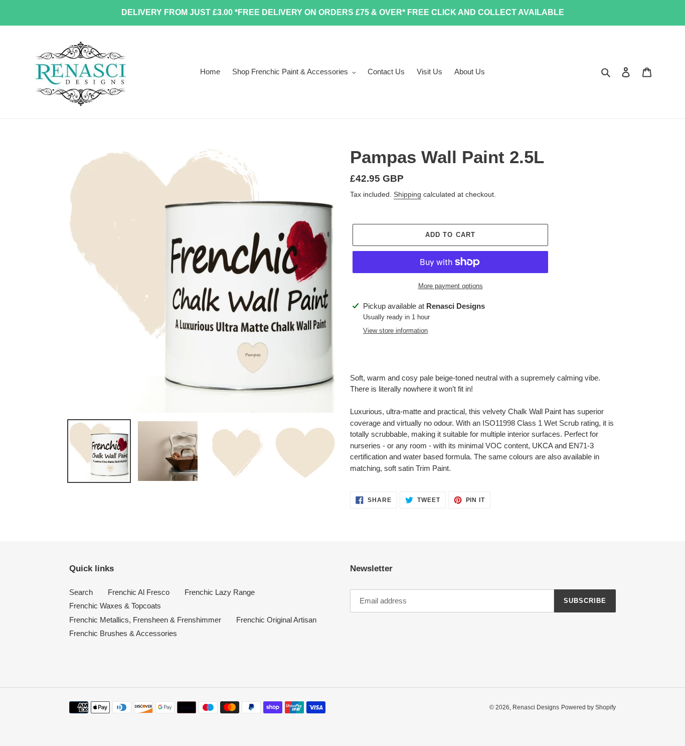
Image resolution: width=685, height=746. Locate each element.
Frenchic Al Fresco (138, 592)
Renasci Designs (535, 707)
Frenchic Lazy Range (220, 592)
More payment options (450, 286)
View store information (395, 330)
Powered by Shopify (588, 707)
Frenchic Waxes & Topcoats (115, 605)
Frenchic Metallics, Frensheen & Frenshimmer (145, 619)
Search (81, 592)
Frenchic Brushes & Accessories (123, 633)
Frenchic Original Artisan (276, 619)
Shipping (407, 194)
